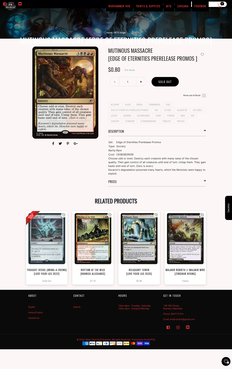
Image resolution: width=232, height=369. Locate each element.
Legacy (114, 115)
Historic (197, 110)
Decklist (228, 207)
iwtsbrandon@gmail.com (182, 319)
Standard (130, 121)
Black (128, 104)
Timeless (166, 121)
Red (192, 115)
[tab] (157, 132)
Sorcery (115, 121)
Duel (168, 104)
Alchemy (115, 104)
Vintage (181, 121)
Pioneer (171, 115)
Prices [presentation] (112, 181)
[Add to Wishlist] (202, 54)
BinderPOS (149, 339)
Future (167, 110)
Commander (154, 104)
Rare (183, 115)
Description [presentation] (116, 131)
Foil (156, 110)
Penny (158, 115)
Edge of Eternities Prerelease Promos (130, 110)
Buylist (31, 307)
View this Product (48, 247)
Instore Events (35, 312)
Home (109, 32)
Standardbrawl (148, 121)
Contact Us (33, 318)
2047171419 (177, 314)
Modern (127, 115)
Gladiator (182, 110)
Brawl (140, 104)
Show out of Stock (191, 95)
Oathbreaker (143, 115)
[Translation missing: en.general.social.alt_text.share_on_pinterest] (68, 143)
